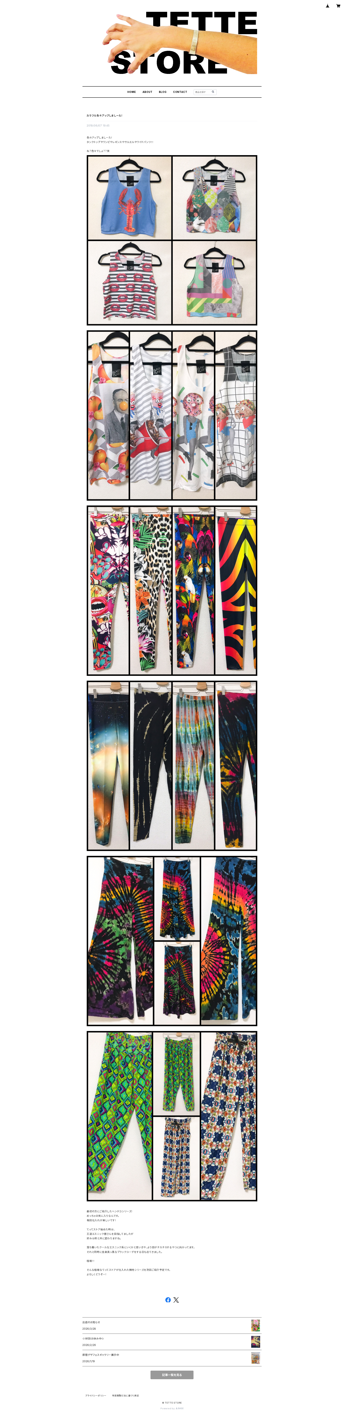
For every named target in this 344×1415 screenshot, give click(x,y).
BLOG (163, 91)
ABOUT (147, 91)
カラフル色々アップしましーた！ (105, 115)
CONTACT (180, 91)
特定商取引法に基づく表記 (125, 1395)
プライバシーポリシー (95, 1395)
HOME (131, 91)
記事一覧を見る (172, 1375)
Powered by (168, 1408)
